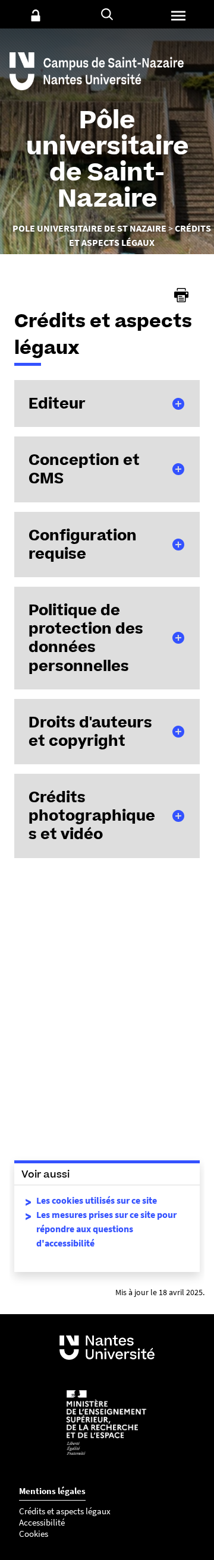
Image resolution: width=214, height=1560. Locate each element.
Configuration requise (83, 544)
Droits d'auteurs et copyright (90, 731)
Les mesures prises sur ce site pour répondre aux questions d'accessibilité (106, 1228)
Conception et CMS (84, 469)
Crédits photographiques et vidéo (92, 815)
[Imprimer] (181, 295)
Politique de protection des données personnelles (86, 638)
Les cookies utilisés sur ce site (96, 1200)
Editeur (57, 403)
